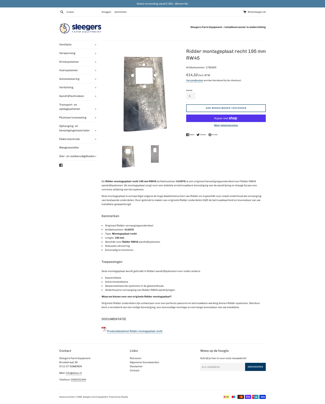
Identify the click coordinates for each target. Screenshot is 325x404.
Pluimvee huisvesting (77, 117)
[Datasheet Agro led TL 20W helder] (104, 331)
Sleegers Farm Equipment (95, 397)
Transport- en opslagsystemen (77, 107)
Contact (134, 370)
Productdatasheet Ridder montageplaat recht (134, 331)
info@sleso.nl (74, 373)
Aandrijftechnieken (77, 96)
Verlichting (77, 87)
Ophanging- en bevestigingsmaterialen (77, 128)
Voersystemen (77, 70)
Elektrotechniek (77, 139)
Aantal (189, 90)
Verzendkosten (194, 80)
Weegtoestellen (69, 147)
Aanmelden (120, 12)
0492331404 (78, 379)
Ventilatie (77, 44)
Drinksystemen (77, 61)
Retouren (135, 358)
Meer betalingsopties (226, 125)
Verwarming (77, 53)
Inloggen (106, 12)
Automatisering (77, 78)
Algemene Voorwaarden (144, 362)
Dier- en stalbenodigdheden (77, 156)
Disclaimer (136, 366)
